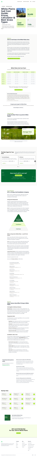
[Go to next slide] (35, 161)
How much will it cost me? (6, 24)
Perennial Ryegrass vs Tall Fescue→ (18, 107)
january (21, 138)
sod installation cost (22, 337)
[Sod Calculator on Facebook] (33, 455)
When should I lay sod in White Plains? (8, 26)
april (29, 138)
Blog (30, 1)
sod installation (16, 87)
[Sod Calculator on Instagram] (35, 455)
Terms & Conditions (24, 444)
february (23, 138)
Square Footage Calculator (31, 444)
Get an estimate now (19, 175)
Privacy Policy (23, 445)
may (31, 138)
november (13, 138)
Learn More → (4, 163)
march (27, 138)
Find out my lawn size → (18, 89)
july (35, 138)
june (33, 138)
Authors (17, 444)
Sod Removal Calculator (26, 1)
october (10, 138)
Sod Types (33, 1)
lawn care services (24, 87)
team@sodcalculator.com (6, 365)
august (3, 138)
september (6, 138)
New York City (9, 308)
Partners (17, 447)
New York (3, 6)
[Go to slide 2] (18, 166)
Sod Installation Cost (30, 447)
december (17, 138)
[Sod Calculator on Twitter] (32, 455)
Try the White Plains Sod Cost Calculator (14, 58)
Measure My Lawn (19, 1)
